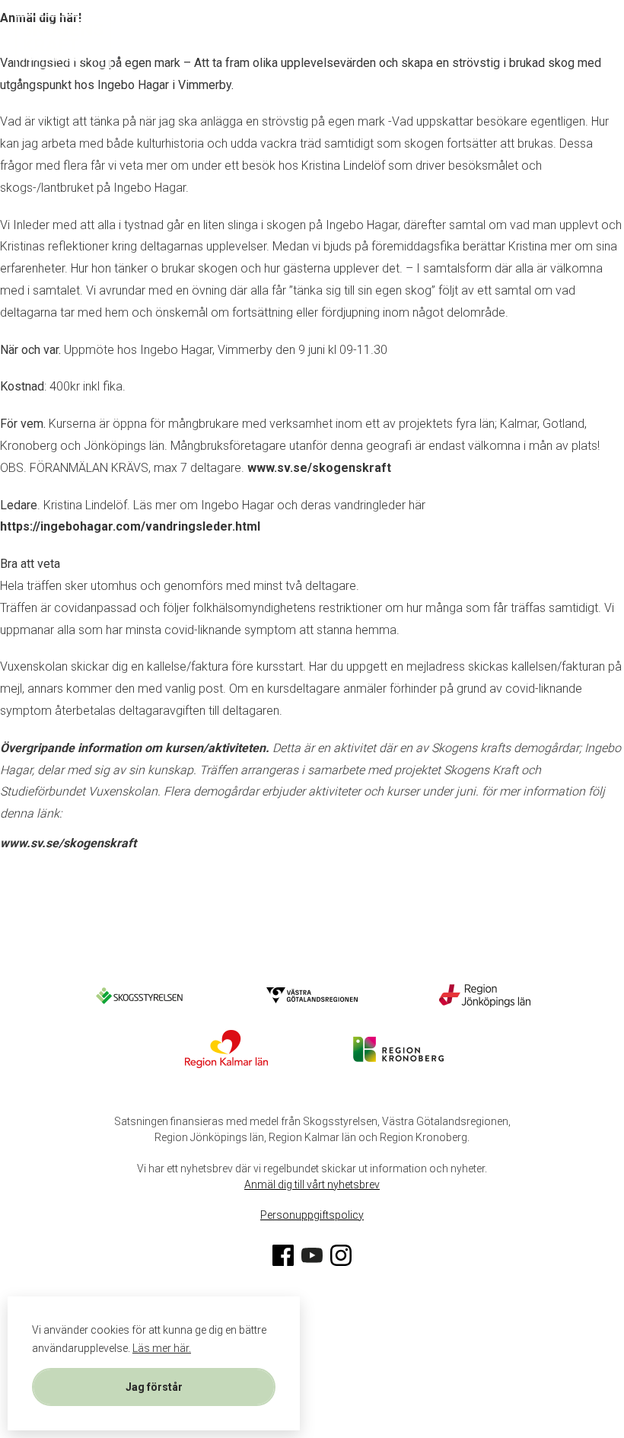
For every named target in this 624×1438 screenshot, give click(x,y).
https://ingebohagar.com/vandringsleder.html (130, 526)
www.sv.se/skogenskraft (319, 468)
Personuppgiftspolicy (312, 1215)
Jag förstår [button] (154, 1387)
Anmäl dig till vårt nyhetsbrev (312, 1184)
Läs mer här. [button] (161, 1348)
